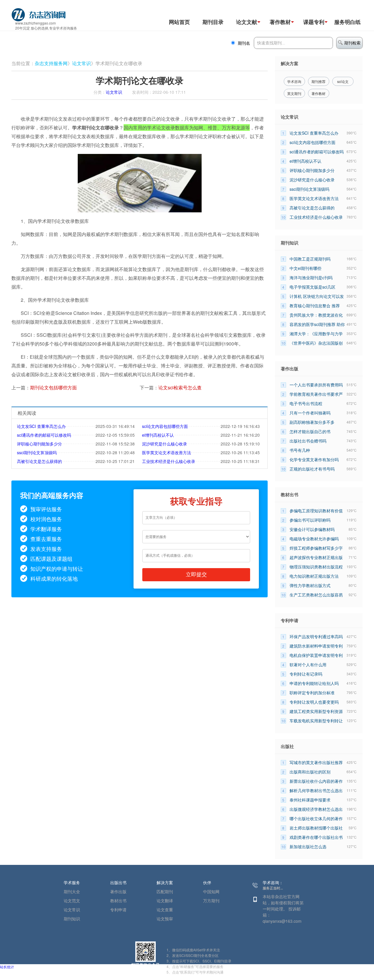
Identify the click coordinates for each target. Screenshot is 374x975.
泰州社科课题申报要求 (310, 799)
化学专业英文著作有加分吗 (314, 459)
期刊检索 (352, 43)
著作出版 (118, 891)
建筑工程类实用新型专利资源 (316, 711)
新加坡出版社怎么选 (308, 846)
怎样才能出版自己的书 (310, 431)
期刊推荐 (318, 81)
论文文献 (246, 22)
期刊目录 (213, 22)
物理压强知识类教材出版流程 (316, 566)
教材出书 (118, 900)
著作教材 (280, 22)
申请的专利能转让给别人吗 (314, 683)
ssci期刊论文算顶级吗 (37, 452)
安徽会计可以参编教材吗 (312, 529)
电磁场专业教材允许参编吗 (314, 538)
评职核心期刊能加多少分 (39, 444)
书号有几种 (300, 450)
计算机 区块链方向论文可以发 (317, 296)
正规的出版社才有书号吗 (312, 468)
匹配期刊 (165, 891)
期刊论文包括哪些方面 (53, 387)
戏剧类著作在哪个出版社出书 (316, 837)
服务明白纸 (347, 22)
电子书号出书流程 (306, 403)
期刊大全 (72, 891)
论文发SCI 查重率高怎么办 (41, 426)
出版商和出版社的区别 (310, 771)
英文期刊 (294, 93)
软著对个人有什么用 (308, 664)
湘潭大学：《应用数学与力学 (316, 333)
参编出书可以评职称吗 (310, 520)
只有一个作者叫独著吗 (310, 412)
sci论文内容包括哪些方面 (165, 426)
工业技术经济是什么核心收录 (168, 461)
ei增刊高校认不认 (158, 435)
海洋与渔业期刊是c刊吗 (311, 277)
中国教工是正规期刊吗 (310, 258)
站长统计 (7, 966)
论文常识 (81, 63)
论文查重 (165, 909)
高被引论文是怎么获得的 (39, 461)
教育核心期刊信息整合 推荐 (315, 305)
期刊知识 (72, 919)
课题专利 (313, 22)
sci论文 (343, 81)
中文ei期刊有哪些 (305, 268)
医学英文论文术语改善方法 (166, 452)
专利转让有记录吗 (306, 673)
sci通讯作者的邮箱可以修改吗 (44, 435)
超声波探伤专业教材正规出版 (316, 557)
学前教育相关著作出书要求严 (316, 394)
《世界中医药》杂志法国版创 (316, 343)
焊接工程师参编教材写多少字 (316, 548)
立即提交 (196, 574)
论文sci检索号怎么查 (180, 387)
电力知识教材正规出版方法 (314, 576)
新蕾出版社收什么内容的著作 (316, 781)
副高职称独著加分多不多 (312, 422)
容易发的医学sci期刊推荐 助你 (317, 324)
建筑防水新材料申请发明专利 (316, 645)
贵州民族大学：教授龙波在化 (316, 315)
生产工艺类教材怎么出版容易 (316, 594)
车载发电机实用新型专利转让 (316, 720)
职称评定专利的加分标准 (312, 692)
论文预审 (165, 919)
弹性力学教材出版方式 (310, 585)
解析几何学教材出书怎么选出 (316, 790)
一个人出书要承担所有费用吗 (316, 384)
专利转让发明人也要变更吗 (314, 702)
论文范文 (72, 900)
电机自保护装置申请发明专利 (316, 655)
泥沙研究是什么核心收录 (164, 444)
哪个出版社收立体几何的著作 (316, 818)
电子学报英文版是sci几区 (312, 286)
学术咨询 (294, 81)
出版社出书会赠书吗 (308, 440)
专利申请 (118, 909)
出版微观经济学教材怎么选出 (316, 809)
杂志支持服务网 (51, 63)
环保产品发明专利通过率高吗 (316, 636)
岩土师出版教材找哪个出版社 (316, 827)
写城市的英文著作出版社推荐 (316, 762)
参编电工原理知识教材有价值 (316, 510)
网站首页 (179, 22)
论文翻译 (165, 900)
